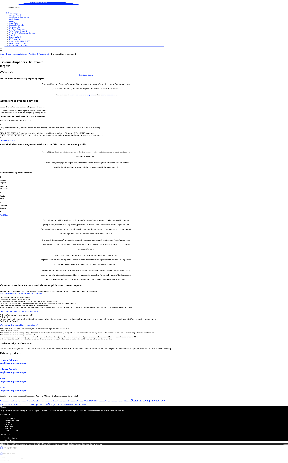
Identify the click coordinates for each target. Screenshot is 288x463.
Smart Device (14, 35)
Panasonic (137, 400)
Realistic (19, 405)
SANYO (40, 405)
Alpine (5, 401)
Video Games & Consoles (18, 43)
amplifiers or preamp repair (85, 95)
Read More (4, 215)
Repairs (7, 422)
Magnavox (102, 401)
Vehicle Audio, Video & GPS (19, 41)
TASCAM (58, 405)
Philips (148, 400)
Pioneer (156, 400)
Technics (69, 405)
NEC (125, 401)
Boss (31, 401)
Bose (28, 401)
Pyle (163, 400)
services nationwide (109, 95)
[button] (86, 75)
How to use (8, 426)
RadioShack (5, 404)
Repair (8, 54)
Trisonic (72, 95)
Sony (51, 404)
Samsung (32, 404)
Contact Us (8, 424)
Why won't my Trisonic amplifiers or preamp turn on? (19, 325)
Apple (8, 401)
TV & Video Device (16, 39)
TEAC (64, 404)
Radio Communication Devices (20, 31)
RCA (13, 404)
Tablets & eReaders (16, 37)
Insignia (72, 401)
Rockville (25, 404)
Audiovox (16, 401)
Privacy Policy (9, 418)
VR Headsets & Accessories (19, 45)
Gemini (55, 401)
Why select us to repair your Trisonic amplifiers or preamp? (21, 293)
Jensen (79, 401)
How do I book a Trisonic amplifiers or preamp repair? (19, 311)
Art (12, 401)
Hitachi (64, 401)
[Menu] (1, 49)
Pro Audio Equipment (17, 29)
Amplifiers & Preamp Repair (39, 54)
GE (52, 401)
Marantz (107, 401)
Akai (1, 401)
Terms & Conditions (11, 420)
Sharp (46, 405)
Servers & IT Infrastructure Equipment (22, 33)
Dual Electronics (46, 401)
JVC (84, 400)
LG (97, 401)
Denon (39, 401)
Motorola (114, 401)
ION (75, 401)
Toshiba (75, 404)
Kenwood (91, 400)
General (59, 401)
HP (68, 401)
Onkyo (129, 401)
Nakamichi (120, 401)
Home (2, 54)
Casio (35, 401)
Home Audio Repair (20, 54)
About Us (7, 428)
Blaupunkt (23, 401)
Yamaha (82, 404)
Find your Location (11, 430)
